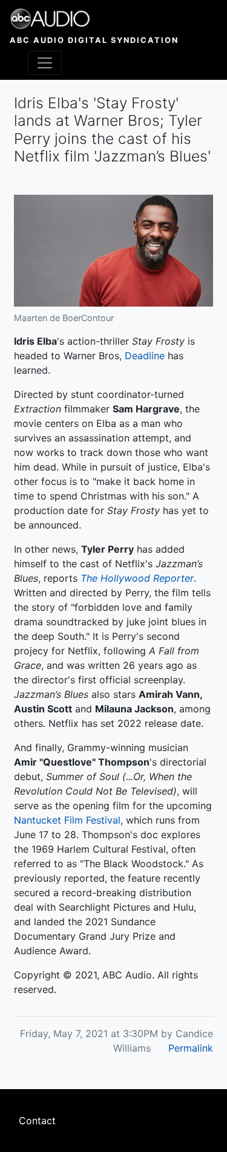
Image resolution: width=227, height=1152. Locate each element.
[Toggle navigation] (45, 63)
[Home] (94, 19)
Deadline (145, 356)
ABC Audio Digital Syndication (94, 40)
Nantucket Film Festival (67, 820)
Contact (37, 1121)
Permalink (190, 1048)
